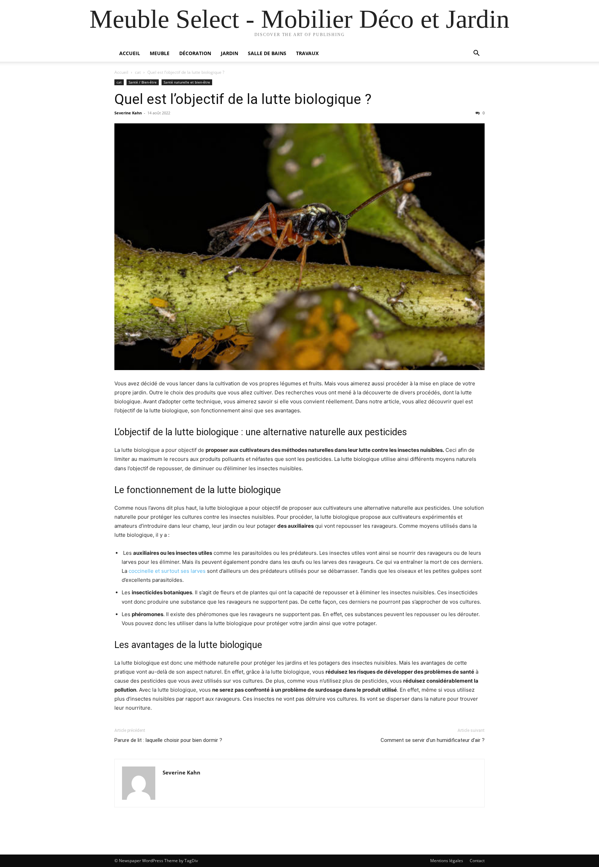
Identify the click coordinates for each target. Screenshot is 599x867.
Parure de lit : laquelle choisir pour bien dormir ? (168, 740)
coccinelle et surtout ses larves (167, 571)
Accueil (129, 53)
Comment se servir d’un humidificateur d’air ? (433, 740)
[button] (476, 54)
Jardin (229, 53)
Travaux (307, 53)
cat (138, 72)
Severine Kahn (128, 112)
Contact (477, 861)
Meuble (160, 53)
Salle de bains (267, 53)
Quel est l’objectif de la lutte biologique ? (243, 99)
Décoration (195, 53)
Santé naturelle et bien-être (187, 82)
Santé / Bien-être (143, 82)
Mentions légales (446, 861)
